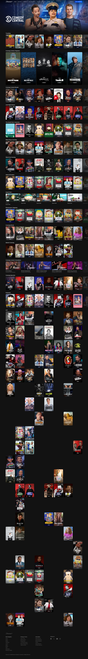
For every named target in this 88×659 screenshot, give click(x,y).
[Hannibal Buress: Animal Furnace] (68, 433)
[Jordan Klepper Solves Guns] (10, 490)
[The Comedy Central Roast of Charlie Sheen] (39, 375)
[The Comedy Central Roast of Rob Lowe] (19, 390)
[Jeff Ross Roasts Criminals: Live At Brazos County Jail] (48, 462)
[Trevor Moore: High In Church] (58, 605)
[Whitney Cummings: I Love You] (58, 620)
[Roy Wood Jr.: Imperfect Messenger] (39, 562)
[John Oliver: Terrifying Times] (77, 476)
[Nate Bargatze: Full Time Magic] (10, 533)
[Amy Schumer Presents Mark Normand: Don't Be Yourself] (68, 318)
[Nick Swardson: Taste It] (48, 533)
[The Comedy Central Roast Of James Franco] (68, 375)
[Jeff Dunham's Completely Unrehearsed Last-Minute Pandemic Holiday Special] (10, 462)
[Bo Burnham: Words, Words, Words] (39, 347)
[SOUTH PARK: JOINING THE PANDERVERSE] (19, 576)
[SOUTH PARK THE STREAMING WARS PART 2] (10, 576)
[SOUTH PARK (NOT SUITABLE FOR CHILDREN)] (29, 576)
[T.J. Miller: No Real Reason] (29, 591)
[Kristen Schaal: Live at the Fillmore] (10, 505)
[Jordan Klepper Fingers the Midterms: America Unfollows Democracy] (29, 490)
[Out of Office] (10, 548)
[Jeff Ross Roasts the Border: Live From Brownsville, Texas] (58, 462)
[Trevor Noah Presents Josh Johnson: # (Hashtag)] (77, 605)
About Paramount (38, 643)
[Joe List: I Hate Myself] (39, 476)
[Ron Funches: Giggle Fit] (19, 562)
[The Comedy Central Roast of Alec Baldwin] (10, 375)
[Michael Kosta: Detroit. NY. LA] (39, 519)
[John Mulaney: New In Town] (58, 476)
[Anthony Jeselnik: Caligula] (39, 332)
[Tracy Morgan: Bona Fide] (48, 605)
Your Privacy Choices (24, 642)
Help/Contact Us (38, 638)
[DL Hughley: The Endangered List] (19, 404)
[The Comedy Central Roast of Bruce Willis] (29, 375)
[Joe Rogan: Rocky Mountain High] (48, 476)
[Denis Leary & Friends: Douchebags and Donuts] (19, 418)
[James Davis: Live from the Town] (58, 447)
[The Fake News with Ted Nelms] (39, 433)
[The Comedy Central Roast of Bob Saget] (19, 375)
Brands (7, 646)
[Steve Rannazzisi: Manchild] (10, 591)
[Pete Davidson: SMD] (48, 548)
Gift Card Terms (23, 639)
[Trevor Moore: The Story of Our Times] (68, 605)
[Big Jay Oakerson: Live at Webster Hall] (19, 347)
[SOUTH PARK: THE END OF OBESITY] (39, 576)
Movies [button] (25, 1)
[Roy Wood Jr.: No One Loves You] (48, 562)
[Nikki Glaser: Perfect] (58, 533)
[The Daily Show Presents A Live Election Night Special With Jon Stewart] (29, 404)
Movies (7, 641)
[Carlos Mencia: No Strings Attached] (29, 361)
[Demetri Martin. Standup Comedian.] (10, 418)
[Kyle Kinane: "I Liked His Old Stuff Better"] (48, 505)
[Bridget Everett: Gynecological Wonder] (48, 347)
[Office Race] (77, 533)
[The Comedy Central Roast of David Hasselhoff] (48, 375)
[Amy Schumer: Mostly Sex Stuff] (19, 332)
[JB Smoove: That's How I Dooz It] (48, 447)
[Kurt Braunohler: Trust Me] (29, 505)
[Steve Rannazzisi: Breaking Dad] (77, 576)
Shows (7, 639)
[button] (10, 41)
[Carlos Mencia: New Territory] (19, 361)
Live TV (38, 1)
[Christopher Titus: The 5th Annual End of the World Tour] (68, 361)
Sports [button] (43, 1)
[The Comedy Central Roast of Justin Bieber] (77, 375)
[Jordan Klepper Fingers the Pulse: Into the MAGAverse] (39, 490)
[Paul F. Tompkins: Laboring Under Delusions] (39, 548)
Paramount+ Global (9, 650)
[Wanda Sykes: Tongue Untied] (48, 620)
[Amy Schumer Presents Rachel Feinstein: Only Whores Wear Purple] (77, 318)
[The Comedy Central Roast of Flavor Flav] (58, 375)
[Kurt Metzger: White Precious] (39, 505)
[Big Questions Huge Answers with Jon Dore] (29, 347)
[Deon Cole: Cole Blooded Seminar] (29, 418)
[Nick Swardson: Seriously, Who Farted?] (39, 533)
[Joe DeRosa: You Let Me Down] (29, 476)
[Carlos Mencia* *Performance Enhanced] (10, 361)
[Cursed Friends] (77, 390)
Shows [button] (19, 1)
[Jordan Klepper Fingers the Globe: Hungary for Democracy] (19, 490)
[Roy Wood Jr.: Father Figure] (29, 562)
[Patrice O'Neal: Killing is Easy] (29, 548)
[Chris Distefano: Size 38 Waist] (48, 361)
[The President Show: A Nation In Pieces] (68, 548)
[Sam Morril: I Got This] (48, 576)
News (48, 1)
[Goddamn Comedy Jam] (48, 433)
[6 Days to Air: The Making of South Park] (10, 318)
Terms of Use (23, 638)
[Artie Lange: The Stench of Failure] (58, 332)
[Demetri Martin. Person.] (77, 404)
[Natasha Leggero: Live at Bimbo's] (77, 519)
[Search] (51, 1)
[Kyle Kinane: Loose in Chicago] (58, 505)
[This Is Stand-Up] (10, 605)
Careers (36, 642)
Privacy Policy (23, 641)
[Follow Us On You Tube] (57, 638)
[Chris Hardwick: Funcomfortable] (58, 361)
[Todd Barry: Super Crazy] (29, 605)
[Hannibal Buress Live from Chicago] (77, 433)
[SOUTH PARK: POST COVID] (77, 562)
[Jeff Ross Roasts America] (29, 462)
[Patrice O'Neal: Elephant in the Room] (19, 548)
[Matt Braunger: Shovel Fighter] (29, 519)
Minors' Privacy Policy (24, 643)
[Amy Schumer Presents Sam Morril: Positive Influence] (10, 332)
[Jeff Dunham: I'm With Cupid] (77, 447)
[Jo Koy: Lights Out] (19, 476)
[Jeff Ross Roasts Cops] (39, 462)
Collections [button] (32, 1)
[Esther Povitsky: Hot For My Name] (10, 433)
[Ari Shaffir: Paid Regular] (48, 332)
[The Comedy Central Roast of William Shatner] (29, 390)
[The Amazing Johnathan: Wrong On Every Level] (58, 318)
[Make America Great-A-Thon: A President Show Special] (10, 519)
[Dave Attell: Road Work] (58, 404)
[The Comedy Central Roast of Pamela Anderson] (10, 390)
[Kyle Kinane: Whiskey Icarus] (68, 505)
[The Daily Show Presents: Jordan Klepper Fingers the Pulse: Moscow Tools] (48, 490)
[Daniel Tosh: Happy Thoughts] (48, 404)
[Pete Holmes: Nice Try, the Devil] (58, 548)
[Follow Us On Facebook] (51, 638)
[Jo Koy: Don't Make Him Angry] (10, 476)
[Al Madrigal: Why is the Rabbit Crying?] (39, 318)
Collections (7, 642)
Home (15, 1)
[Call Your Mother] (77, 347)
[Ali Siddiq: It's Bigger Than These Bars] (48, 318)
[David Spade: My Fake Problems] (68, 404)
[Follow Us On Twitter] (54, 638)
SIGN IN (71, 1)
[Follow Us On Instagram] (60, 638)
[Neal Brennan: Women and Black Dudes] (29, 533)
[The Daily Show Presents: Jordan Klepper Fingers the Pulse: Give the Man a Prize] (68, 591)
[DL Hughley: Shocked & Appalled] (10, 404)
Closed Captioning (38, 639)
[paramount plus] (9, 2)
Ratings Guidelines (38, 641)
